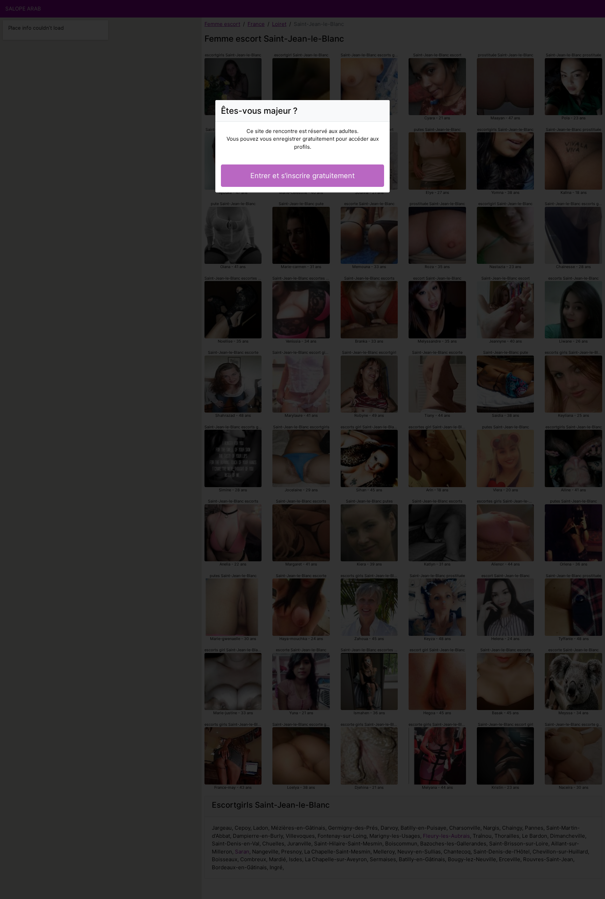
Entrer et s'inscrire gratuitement (302, 175)
